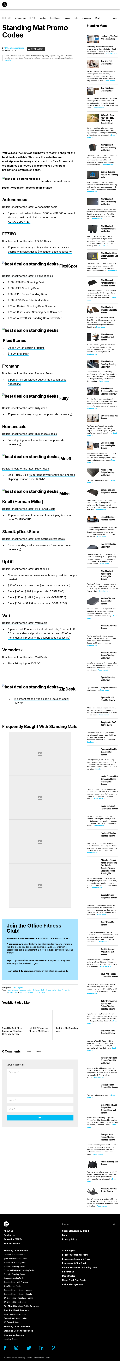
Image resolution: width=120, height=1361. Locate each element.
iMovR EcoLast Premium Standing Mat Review (108, 147)
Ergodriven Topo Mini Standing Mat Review (108, 445)
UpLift (38, 992)
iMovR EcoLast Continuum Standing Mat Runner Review (109, 391)
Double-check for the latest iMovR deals (25, 468)
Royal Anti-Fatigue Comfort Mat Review (109, 975)
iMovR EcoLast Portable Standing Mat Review (108, 228)
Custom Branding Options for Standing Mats (109, 174)
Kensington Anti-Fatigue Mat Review (109, 896)
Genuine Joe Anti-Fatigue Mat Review (109, 491)
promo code (13, 992)
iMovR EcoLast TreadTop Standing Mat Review (108, 364)
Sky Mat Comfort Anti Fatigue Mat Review (108, 952)
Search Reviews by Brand (75, 1231)
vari (43, 992)
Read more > (111, 54)
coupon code (25, 990)
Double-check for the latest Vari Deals (24, 623)
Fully (76, 18)
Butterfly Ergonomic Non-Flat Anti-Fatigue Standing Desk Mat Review (109, 1005)
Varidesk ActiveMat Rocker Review (109, 1189)
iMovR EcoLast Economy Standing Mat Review (108, 201)
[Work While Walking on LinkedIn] (43, 1348)
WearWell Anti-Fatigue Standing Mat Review (107, 472)
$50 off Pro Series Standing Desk (27, 294)
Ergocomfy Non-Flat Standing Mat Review (109, 752)
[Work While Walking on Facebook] (6, 1348)
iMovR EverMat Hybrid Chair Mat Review (107, 337)
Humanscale (86, 18)
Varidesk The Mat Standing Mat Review (108, 601)
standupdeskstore (27, 992)
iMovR (97, 18)
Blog (64, 1235)
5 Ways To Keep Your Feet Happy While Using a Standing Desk (107, 119)
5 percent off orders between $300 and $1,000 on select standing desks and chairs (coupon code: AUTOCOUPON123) (41, 217)
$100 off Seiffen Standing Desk (26, 282)
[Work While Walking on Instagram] (17, 1348)
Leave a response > (34, 1051)
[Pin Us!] (55, 1348)
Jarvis (67, 990)
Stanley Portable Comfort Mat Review (109, 1086)
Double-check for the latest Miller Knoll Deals (28, 508)
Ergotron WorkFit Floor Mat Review (108, 698)
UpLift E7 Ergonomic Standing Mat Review (39, 1030)
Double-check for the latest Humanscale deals (29, 433)
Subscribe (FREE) (13, 1239)
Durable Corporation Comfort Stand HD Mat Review (109, 1060)
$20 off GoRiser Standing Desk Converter (32, 306)
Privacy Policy (69, 1239)
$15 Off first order (18, 353)
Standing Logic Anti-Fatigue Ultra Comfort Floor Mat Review (109, 1109)
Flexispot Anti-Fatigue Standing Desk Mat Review (108, 1137)
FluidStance (55, 18)
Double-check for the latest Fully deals (24, 408)
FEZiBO (32, 18)
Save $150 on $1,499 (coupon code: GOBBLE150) (37, 597)
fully (42, 990)
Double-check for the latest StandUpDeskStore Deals (33, 538)
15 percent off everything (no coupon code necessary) (40, 414)
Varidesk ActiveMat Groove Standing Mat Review (109, 655)
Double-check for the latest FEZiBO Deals (26, 241)
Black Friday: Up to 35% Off (24, 663)
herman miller (51, 990)
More (116, 18)
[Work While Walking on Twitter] (30, 1348)
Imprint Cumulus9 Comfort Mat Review (109, 807)
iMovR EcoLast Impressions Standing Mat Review (107, 575)
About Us (8, 1231)
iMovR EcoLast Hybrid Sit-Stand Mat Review (109, 310)
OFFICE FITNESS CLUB (41, 938)
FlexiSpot (42, 18)
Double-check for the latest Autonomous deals (29, 207)
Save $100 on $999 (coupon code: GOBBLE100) (36, 591)
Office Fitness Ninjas (14, 48)
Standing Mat (18, 988)
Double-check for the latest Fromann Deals (27, 373)
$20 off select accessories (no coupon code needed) (39, 585)
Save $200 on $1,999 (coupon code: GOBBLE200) (37, 603)
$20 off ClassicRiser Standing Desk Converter (35, 312)
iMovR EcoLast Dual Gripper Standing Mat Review (109, 256)
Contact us (9, 1235)
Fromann (66, 18)
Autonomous (20, 18)
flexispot (36, 990)
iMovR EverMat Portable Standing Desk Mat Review (108, 283)
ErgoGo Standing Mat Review (108, 678)
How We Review (12, 1243)
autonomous (13, 990)
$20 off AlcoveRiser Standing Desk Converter (34, 318)
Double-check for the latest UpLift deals (25, 569)
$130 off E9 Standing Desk (23, 288)
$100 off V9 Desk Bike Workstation (28, 300)
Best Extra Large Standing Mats (107, 89)
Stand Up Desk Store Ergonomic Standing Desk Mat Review (12, 1031)
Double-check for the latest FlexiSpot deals (27, 276)
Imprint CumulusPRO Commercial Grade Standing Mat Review (109, 780)
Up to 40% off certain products (26, 347)
